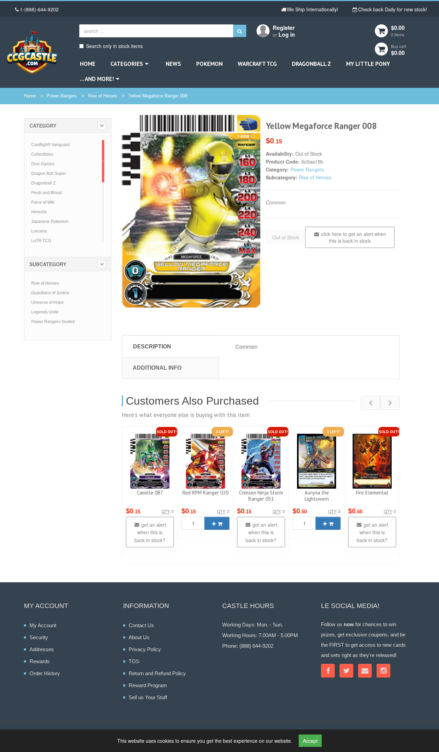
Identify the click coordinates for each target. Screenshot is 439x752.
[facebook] (328, 671)
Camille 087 (150, 492)
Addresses (41, 649)
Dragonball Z (311, 64)
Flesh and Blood (46, 192)
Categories (126, 64)
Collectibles (42, 154)
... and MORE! (97, 79)
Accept (310, 740)
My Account (42, 625)
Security (38, 637)
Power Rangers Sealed (53, 321)
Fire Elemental (372, 492)
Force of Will (42, 202)
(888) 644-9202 (256, 646)
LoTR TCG (41, 240)
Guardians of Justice (50, 292)
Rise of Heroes (102, 95)
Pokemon (209, 64)
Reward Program (148, 685)
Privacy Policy (145, 649)
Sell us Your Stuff (148, 697)
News (173, 64)
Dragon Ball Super (48, 173)
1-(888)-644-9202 (39, 9)
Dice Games (42, 164)
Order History (44, 673)
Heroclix (39, 212)
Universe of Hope (47, 302)
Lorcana (39, 231)
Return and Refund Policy (157, 673)
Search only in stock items (114, 46)
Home (87, 64)
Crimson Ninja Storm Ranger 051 (261, 495)
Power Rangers (62, 95)
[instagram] (383, 671)
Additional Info (157, 368)
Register (284, 28)
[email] (365, 671)
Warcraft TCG (257, 64)
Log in (286, 34)
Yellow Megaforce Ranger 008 (157, 95)
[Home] (32, 52)
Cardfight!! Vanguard (50, 144)
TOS (134, 661)
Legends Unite (45, 312)
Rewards (39, 661)
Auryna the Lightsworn (317, 495)
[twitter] (346, 671)
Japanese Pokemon (50, 221)
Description (152, 346)
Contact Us (141, 625)
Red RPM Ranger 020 (205, 492)
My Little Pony (368, 64)
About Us (139, 637)
